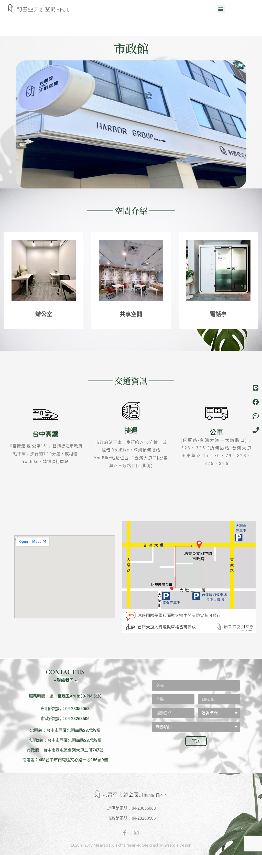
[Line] (255, 388)
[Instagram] (136, 833)
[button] (221, 9)
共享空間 (131, 314)
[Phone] (255, 430)
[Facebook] (255, 402)
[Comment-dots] (255, 416)
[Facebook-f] (124, 833)
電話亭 (218, 314)
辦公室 (43, 314)
